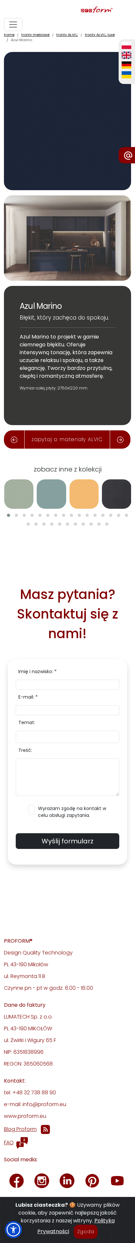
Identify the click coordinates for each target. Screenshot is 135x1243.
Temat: (26, 722)
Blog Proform (20, 1129)
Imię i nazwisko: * (37, 671)
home (9, 34)
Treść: (25, 750)
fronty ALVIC (67, 34)
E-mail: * (28, 697)
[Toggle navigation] (13, 24)
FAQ (9, 1142)
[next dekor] (120, 439)
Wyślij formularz (67, 841)
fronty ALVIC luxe (100, 34)
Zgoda (85, 1231)
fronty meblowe (35, 34)
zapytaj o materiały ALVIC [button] (67, 439)
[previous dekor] (14, 439)
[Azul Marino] (67, 120)
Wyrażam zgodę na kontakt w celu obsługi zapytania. (72, 812)
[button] (8, 515)
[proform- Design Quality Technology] (66, 10)
